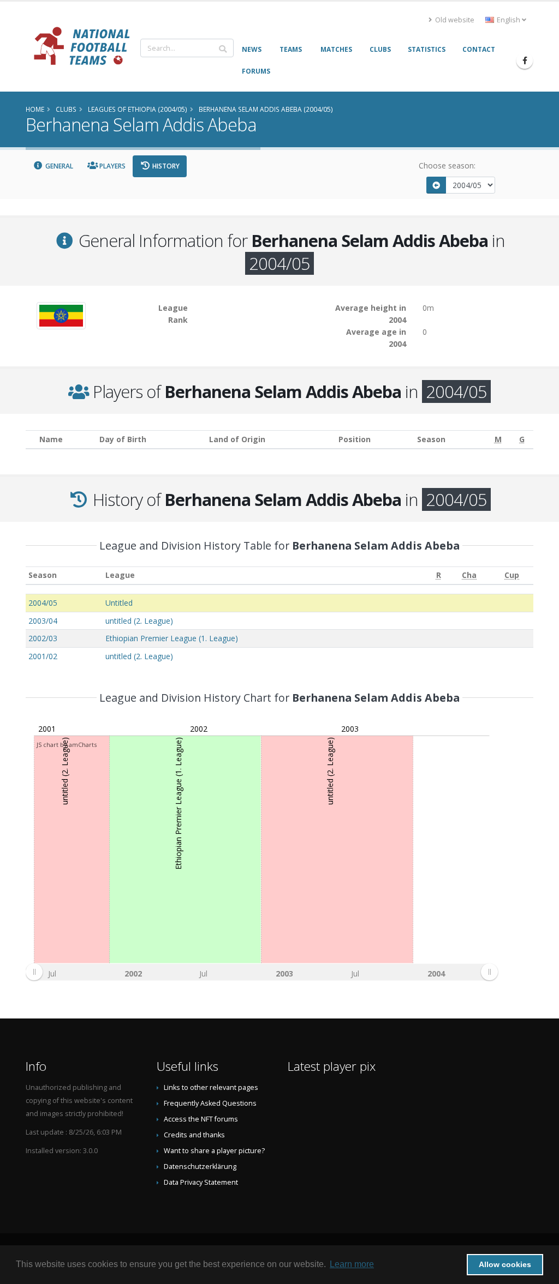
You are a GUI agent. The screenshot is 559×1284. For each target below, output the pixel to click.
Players (112, 166)
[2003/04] (436, 185)
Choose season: (447, 165)
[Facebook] (524, 60)
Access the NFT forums (201, 1119)
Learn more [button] (352, 1264)
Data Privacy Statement (201, 1182)
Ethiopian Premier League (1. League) (171, 638)
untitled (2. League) (139, 621)
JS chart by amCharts (67, 744)
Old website (453, 20)
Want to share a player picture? (214, 1150)
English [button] (508, 20)
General (58, 166)
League (120, 575)
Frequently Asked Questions (210, 1103)
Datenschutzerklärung (200, 1166)
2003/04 (42, 621)
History (165, 166)
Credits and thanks (194, 1135)
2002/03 (42, 638)
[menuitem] (261, 972)
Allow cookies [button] (505, 1264)
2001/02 (42, 656)
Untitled (119, 603)
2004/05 (42, 603)
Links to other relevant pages (211, 1087)
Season (42, 575)
